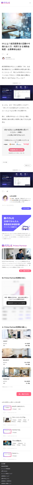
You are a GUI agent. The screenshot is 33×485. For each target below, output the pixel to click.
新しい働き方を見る (25, 270)
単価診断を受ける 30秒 (16, 150)
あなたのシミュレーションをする (16, 303)
